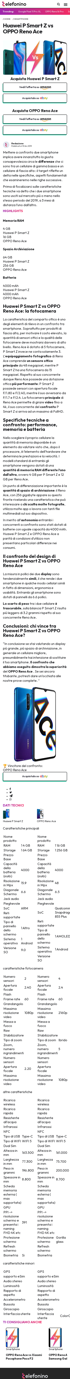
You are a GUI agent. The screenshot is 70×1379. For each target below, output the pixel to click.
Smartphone (21, 19)
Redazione (17, 143)
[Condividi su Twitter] (10, 792)
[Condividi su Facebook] (10, 789)
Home (7, 19)
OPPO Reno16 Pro (54, 11)
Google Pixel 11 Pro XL (29, 11)
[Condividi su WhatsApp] (10, 799)
